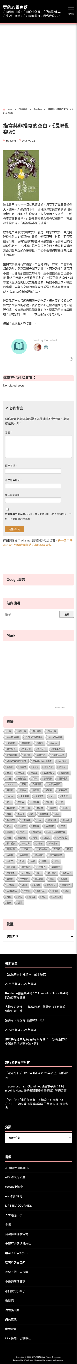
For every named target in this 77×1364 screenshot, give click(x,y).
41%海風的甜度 (15, 1177)
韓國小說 (37, 832)
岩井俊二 (56, 867)
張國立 (53, 808)
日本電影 (26, 743)
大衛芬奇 (26, 849)
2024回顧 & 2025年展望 (20, 983)
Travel (21, 814)
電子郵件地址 (13, 480)
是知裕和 (57, 897)
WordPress (28, 1360)
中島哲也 (24, 879)
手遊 (63, 826)
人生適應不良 (13, 1215)
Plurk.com (59, 707)
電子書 (27, 755)
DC (31, 814)
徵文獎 (10, 832)
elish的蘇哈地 (14, 1196)
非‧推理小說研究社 (18, 1338)
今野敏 (10, 855)
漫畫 (57, 814)
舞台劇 (34, 773)
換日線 (9, 1300)
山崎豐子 (53, 843)
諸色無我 (11, 1319)
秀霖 (9, 814)
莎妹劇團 (22, 826)
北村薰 (36, 826)
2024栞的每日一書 (56, 832)
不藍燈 (49, 802)
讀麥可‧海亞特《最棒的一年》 (25, 1020)
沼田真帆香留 (56, 855)
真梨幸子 (67, 873)
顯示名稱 (11, 465)
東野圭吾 (41, 755)
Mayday (53, 743)
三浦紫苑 (50, 826)
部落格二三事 (58, 755)
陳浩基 (62, 767)
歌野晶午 (24, 855)
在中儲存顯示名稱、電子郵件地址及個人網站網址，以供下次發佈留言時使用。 (38, 516)
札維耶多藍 (62, 838)
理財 (22, 861)
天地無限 (25, 796)
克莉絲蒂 (63, 790)
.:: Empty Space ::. (17, 1167)
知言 (44, 897)
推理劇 (21, 773)
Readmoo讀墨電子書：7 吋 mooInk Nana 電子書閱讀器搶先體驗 (36, 995)
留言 (8, 432)
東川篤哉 (11, 867)
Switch (66, 820)
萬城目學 (11, 849)
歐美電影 (52, 873)
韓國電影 (22, 838)
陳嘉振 (57, 849)
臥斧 (35, 779)
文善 (9, 779)
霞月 (35, 838)
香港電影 (11, 808)
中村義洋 (26, 820)
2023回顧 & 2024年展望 (20, 1029)
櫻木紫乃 (39, 855)
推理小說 (22, 731)
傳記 (39, 873)
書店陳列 (41, 749)
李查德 (27, 891)
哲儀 (20, 903)
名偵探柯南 (49, 773)
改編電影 (11, 743)
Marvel (23, 832)
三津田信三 (12, 891)
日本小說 (52, 731)
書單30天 (11, 749)
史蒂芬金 (40, 796)
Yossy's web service (54, 1360)
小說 (9, 731)
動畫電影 (65, 773)
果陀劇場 (11, 873)
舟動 (9, 897)
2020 (24, 885)
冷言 (61, 802)
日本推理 (44, 814)
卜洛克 (66, 808)
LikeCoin (11, 784)
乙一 (9, 802)
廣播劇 (37, 885)
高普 (9, 838)
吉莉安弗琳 (42, 849)
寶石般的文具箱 (15, 1262)
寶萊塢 (32, 897)
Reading (11, 140)
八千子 (39, 843)
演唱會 (23, 790)
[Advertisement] (38, 64)
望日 (9, 903)
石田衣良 (26, 873)
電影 (52, 879)
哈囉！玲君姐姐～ (16, 1253)
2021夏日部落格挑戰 (16, 761)
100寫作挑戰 (13, 737)
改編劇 (10, 767)
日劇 (9, 773)
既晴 (69, 849)
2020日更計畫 (55, 737)
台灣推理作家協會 (34, 737)
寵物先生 (22, 779)
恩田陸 (23, 767)
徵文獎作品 (57, 749)
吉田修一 (65, 796)
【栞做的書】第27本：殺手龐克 (25, 974)
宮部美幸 (48, 767)
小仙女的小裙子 (15, 1291)
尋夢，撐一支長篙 (16, 1272)
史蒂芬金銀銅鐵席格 (18, 1243)
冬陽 (8, 1224)
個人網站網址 (12, 495)
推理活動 (26, 749)
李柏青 (21, 802)
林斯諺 (40, 808)
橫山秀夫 (11, 843)
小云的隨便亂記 (15, 1281)
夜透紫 (47, 838)
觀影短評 (63, 779)
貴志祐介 (39, 879)
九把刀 (10, 861)
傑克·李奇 (51, 885)
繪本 (57, 861)
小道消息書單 (54, 784)
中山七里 (26, 808)
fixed (39, 820)
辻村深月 (35, 802)
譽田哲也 (26, 867)
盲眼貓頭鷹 (12, 1310)
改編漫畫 (37, 784)
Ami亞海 (26, 843)
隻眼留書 (11, 1329)
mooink (10, 796)
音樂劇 (10, 879)
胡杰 (9, 826)
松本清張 (11, 820)
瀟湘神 (55, 891)
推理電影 (62, 761)
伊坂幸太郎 (12, 755)
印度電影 (11, 885)
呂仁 (53, 796)
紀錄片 (49, 790)
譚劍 (67, 891)
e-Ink (35, 767)
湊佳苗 (36, 790)
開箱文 (45, 861)
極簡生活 (66, 885)
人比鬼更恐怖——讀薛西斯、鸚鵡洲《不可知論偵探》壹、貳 (35, 1009)
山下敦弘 (41, 867)
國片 (24, 784)
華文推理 (37, 731)
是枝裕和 (52, 820)
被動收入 (41, 891)
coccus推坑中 (14, 1186)
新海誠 (64, 879)
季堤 (20, 897)
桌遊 (33, 861)
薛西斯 (10, 790)
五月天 (40, 743)
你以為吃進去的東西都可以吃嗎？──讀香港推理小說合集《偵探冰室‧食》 (36, 1041)
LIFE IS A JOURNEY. (18, 1205)
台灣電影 (48, 779)
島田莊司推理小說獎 (42, 761)
